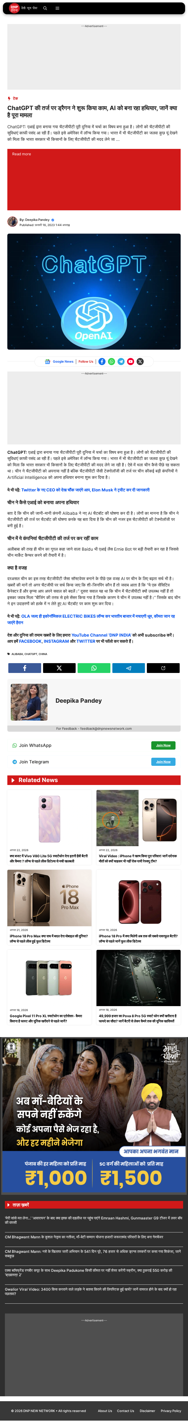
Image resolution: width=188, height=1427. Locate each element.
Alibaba (17, 654)
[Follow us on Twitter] (140, 361)
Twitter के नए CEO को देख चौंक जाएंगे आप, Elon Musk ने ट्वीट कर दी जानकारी (85, 489)
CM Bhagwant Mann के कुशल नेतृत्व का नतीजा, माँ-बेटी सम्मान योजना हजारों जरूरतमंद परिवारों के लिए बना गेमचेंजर (84, 1237)
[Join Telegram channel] (121, 361)
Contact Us (126, 1411)
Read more (21, 154)
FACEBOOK (30, 641)
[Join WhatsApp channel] (111, 361)
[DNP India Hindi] (23, 8)
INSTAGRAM (56, 641)
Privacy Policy (171, 1411)
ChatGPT (30, 654)
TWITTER (85, 641)
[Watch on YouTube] (130, 361)
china (43, 654)
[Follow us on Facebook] (102, 361)
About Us (105, 1411)
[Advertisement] (96, 39)
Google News (63, 361)
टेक (15, 98)
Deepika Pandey (37, 220)
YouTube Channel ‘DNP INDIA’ (101, 635)
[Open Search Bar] (45, 8)
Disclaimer (148, 1411)
